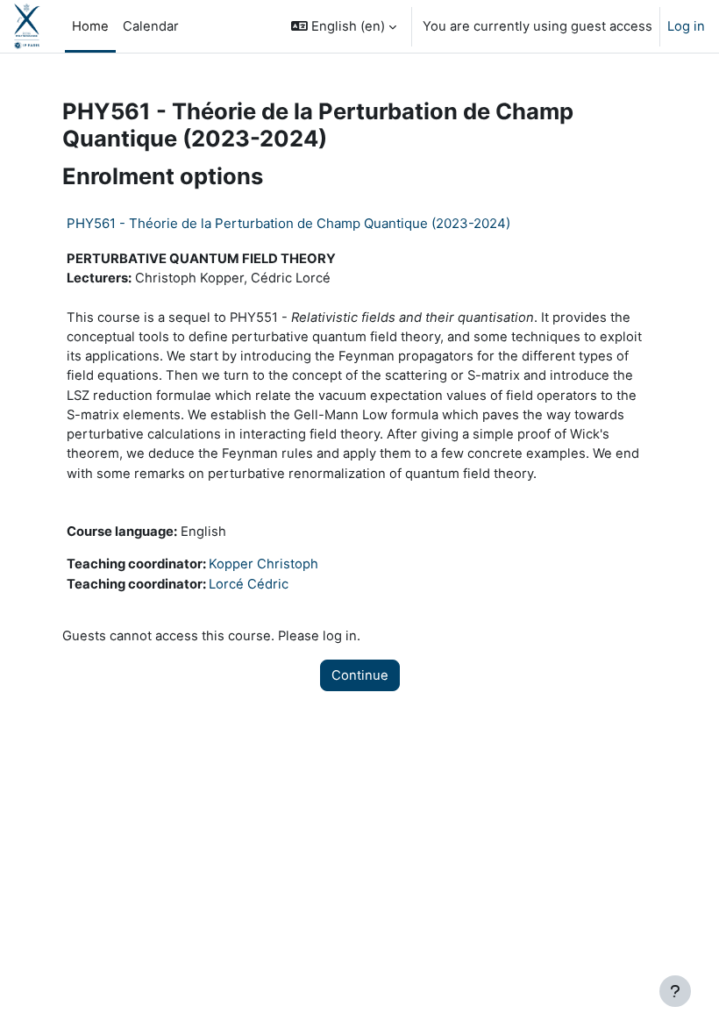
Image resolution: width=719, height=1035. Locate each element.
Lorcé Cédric (248, 584)
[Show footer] (675, 991)
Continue (359, 675)
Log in (686, 26)
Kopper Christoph (263, 564)
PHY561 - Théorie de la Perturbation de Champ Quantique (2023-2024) (288, 223)
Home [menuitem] (90, 26)
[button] (344, 26)
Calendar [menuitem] (151, 26)
